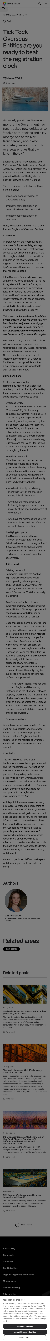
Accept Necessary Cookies (25, 1332)
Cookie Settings (25, 1338)
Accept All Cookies (25, 1326)
